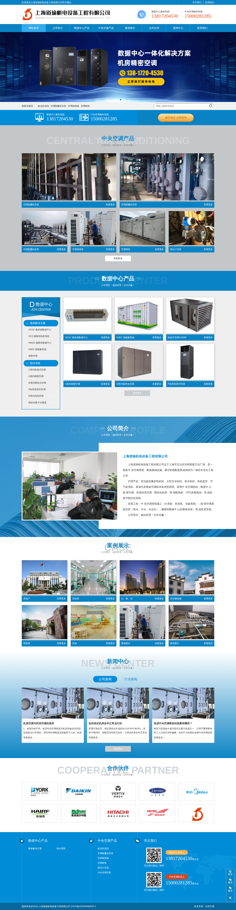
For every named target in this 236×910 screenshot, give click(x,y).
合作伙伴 (154, 28)
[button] (115, 99)
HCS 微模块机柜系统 (38, 336)
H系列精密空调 (36, 376)
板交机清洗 (43, 106)
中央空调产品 (106, 28)
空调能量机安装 (58, 106)
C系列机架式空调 (37, 369)
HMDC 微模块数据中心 (40, 342)
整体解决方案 (37, 323)
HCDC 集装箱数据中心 (39, 329)
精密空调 (32, 356)
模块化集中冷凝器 (37, 402)
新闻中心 (178, 28)
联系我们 (209, 2)
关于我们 (196, 2)
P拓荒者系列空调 (37, 389)
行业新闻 (130, 679)
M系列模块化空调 (37, 383)
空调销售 (85, 106)
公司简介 (58, 28)
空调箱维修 (73, 106)
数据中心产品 (82, 28)
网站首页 (34, 28)
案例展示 (130, 28)
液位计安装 (103, 867)
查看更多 (118, 258)
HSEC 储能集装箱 (37, 349)
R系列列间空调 (36, 396)
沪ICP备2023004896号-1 (83, 906)
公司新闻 (105, 679)
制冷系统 (35, 363)
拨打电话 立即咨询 (175, 117)
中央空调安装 (104, 872)
